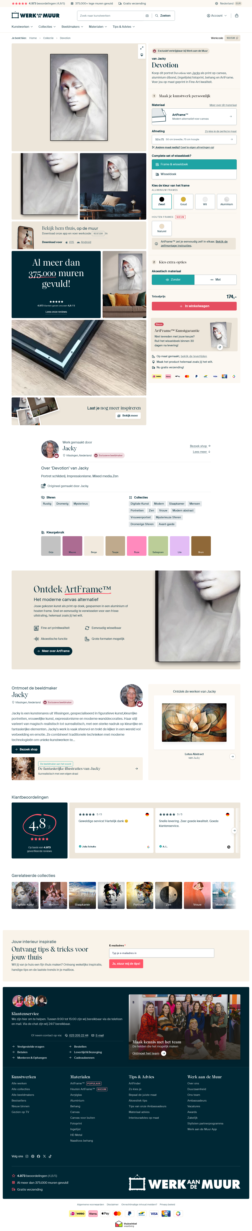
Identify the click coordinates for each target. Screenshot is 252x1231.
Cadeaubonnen (84, 1058)
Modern (159, 504)
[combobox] (110, 16)
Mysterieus (81, 504)
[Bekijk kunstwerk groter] (142, 48)
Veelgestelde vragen (30, 1047)
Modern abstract (183, 511)
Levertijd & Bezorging (88, 1052)
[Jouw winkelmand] (236, 15)
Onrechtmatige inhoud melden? (139, 1204)
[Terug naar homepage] (36, 14)
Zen (151, 511)
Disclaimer (113, 1204)
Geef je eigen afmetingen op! (185, 147)
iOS (71, 242)
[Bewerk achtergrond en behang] (142, 55)
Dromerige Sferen (142, 524)
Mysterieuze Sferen (168, 517)
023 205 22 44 (78, 1035)
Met (218, 279)
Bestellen (80, 1047)
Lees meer (200, 452)
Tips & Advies (122, 27)
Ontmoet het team (145, 1053)
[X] (44, 1156)
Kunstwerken (20, 27)
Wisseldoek (168, 174)
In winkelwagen (197, 306)
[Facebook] (39, 1156)
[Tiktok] (50, 1156)
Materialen (96, 27)
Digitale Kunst (140, 504)
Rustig (47, 504)
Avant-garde (167, 524)
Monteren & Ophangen (32, 1058)
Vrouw (163, 511)
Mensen (194, 504)
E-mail (100, 1035)
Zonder (176, 279)
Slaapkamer (176, 504)
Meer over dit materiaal (223, 105)
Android (86, 242)
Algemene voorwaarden (90, 1204)
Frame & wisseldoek (174, 164)
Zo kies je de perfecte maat (221, 131)
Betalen (22, 1052)
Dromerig (62, 504)
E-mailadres (117, 945)
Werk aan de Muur (204, 1077)
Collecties (45, 27)
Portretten (137, 511)
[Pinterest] (33, 1156)
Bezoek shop (199, 446)
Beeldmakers (71, 27)
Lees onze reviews (56, 311)
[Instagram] (27, 1156)
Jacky (162, 59)
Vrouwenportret (141, 517)
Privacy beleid (167, 1204)
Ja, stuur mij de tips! (126, 963)
